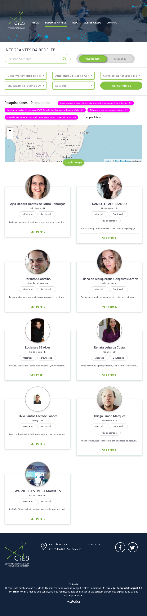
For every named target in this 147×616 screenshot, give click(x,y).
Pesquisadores (92, 58)
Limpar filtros (93, 117)
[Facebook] (120, 547)
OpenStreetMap (122, 160)
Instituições (120, 58)
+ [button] (10, 130)
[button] (26, 76)
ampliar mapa (73, 162)
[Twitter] (133, 547)
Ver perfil (37, 231)
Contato (94, 544)
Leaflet (108, 160)
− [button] (10, 136)
